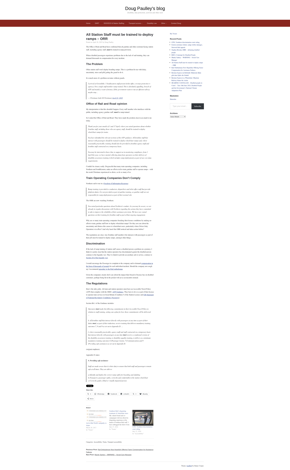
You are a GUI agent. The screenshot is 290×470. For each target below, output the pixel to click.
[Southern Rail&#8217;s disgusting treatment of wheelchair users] (121, 420)
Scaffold (189, 466)
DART (97, 23)
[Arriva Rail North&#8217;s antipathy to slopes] (96, 416)
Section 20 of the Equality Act (97, 257)
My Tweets (173, 34)
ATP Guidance (118, 292)
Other (163, 23)
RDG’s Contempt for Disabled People (184, 55)
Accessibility (98, 442)
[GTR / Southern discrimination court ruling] (142, 418)
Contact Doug (176, 23)
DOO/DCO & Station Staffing (114, 23)
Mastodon (173, 99)
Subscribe (197, 106)
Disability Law (152, 23)
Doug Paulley (109, 42)
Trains (105, 442)
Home (88, 23)
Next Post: (109, 455)
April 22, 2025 (117, 98)
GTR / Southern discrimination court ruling (185, 42)
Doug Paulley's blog (145, 8)
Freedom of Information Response (116, 183)
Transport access (135, 23)
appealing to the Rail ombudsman (111, 269)
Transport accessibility (115, 442)
